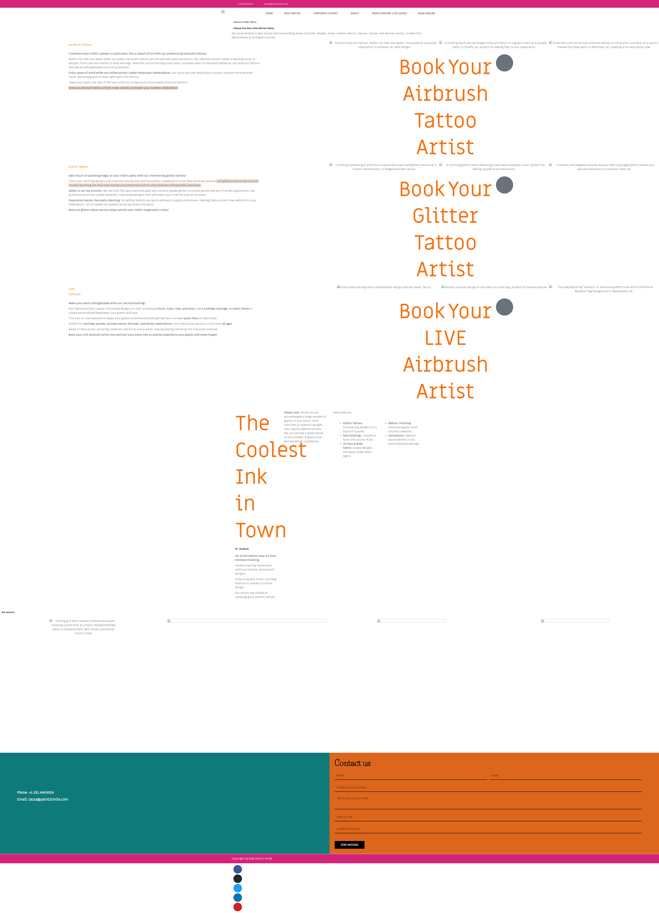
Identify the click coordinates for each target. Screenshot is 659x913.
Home (269, 13)
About (355, 13)
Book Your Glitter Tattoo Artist (445, 229)
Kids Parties (292, 13)
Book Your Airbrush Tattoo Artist (445, 107)
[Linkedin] (237, 897)
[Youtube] (237, 907)
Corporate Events (326, 13)
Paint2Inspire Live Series (389, 13)
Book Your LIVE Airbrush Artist (445, 351)
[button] (293, 13)
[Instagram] (237, 878)
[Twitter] (237, 888)
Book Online (426, 13)
